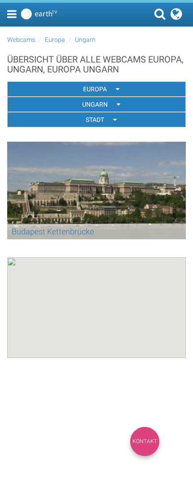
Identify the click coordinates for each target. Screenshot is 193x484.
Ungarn (85, 39)
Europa (55, 39)
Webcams (21, 39)
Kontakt (144, 441)
